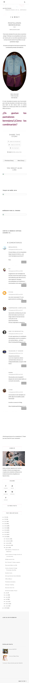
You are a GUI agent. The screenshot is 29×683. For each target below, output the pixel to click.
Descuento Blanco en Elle (11, 565)
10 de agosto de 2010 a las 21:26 (16, 374)
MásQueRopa (13, 247)
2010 (5, 536)
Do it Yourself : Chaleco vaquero (12, 562)
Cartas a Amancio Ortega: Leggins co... (12, 231)
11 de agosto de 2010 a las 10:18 (16, 392)
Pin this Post (15, 148)
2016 (5, 523)
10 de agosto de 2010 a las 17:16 (16, 353)
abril (6, 599)
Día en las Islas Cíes (9, 587)
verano (17, 152)
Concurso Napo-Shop (14, 656)
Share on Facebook (15, 141)
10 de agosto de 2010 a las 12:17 (16, 310)
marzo (7, 601)
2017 (5, 521)
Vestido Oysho (8, 573)
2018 (5, 519)
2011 (5, 534)
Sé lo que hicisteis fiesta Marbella (13, 576)
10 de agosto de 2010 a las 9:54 (15, 249)
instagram (12, 494)
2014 (5, 528)
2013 (5, 530)
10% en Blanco (8, 578)
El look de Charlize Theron (11, 590)
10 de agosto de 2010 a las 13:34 (16, 333)
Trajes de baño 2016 (10, 190)
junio (7, 595)
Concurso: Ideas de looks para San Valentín (13, 663)
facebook (6, 488)
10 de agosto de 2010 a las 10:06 (16, 271)
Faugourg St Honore (16, 351)
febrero (7, 603)
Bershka (13, 152)
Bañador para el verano (11, 210)
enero (7, 605)
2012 (5, 532)
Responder (24, 285)
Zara (20, 152)
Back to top (22, 681)
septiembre (8, 545)
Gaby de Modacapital (16, 331)
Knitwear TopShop (9, 584)
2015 (5, 525)
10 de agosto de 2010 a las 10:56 (16, 294)
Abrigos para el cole (9, 559)
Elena (11, 389)
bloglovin (6, 494)
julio (6, 592)
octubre (7, 543)
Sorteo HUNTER (12, 649)
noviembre (8, 541)
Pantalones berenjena (10, 581)
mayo (7, 597)
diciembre (8, 538)
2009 (5, 608)
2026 (5, 517)
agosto (7, 547)
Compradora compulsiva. (17, 308)
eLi (9, 268)
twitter (12, 488)
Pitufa (11, 292)
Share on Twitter (15, 144)
